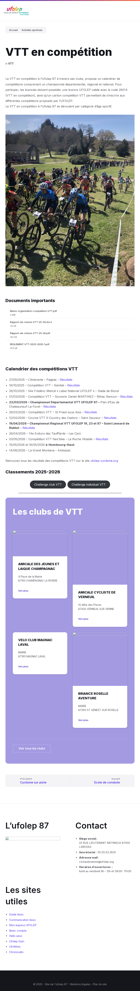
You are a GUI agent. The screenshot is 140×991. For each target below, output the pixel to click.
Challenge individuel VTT (89, 484)
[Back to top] (132, 974)
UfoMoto (15, 946)
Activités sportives (32, 30)
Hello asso (15, 936)
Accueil (13, 30)
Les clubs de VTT (48, 512)
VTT (11, 63)
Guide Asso (16, 914)
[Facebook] (61, 977)
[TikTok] (78, 977)
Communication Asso (22, 920)
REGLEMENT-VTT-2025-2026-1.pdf (29, 344)
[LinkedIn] (72, 977)
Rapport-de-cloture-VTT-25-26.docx (31, 322)
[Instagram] (67, 977)
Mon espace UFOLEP (22, 925)
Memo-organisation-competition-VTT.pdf (33, 310)
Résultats (66, 379)
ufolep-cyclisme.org (104, 461)
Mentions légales (80, 984)
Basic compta (17, 930)
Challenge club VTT (48, 484)
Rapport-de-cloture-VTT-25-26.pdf (30, 333)
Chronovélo (16, 952)
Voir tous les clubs (32, 748)
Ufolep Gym (16, 941)
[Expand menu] (133, 11)
